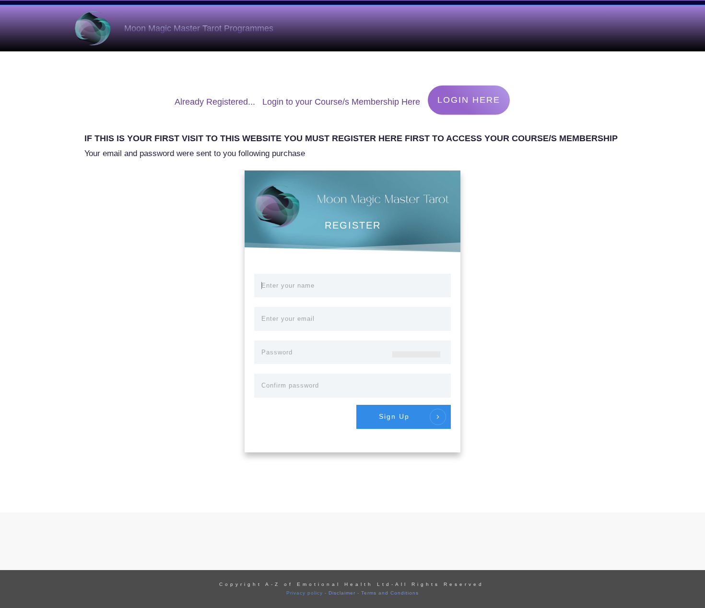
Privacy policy (304, 593)
